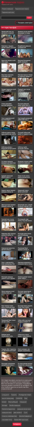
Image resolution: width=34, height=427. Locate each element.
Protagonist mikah (25, 395)
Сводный (23, 402)
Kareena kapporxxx (8, 409)
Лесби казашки (14, 405)
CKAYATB (19, 398)
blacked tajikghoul (25, 416)
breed (4, 402)
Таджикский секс (8, 12)
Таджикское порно (22, 9)
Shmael (4, 405)
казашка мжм (6, 412)
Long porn (5, 395)
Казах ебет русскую (21, 419)
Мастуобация (13, 402)
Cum (25, 412)
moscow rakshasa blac (9, 416)
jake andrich (18, 412)
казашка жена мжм (24, 409)
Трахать (14, 395)
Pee (25, 398)
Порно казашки (7, 9)
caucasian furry (7, 419)
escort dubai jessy (8, 398)
